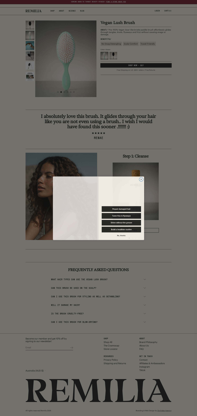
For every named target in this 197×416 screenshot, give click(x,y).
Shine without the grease (121, 222)
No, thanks (121, 235)
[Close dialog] (141, 174)
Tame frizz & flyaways (121, 215)
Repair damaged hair (121, 209)
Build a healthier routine (121, 229)
